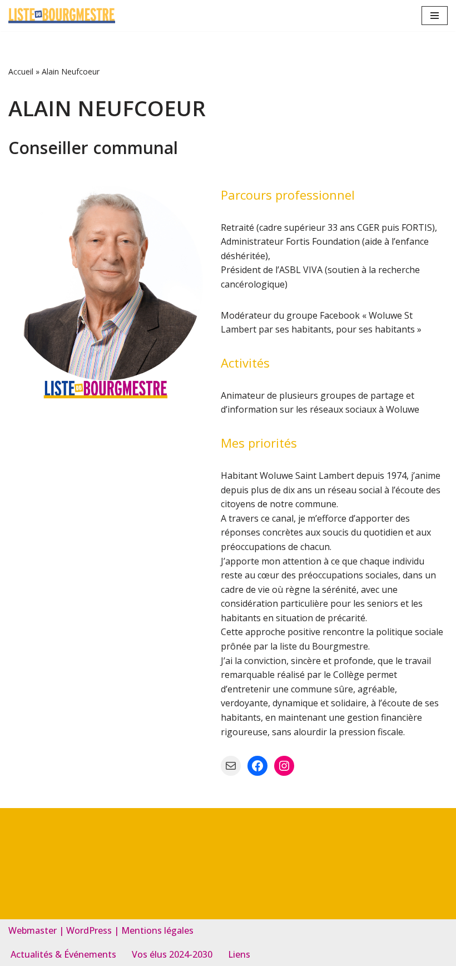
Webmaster (32, 930)
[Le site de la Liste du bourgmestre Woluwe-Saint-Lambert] (61, 15)
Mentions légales (157, 930)
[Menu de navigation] (435, 15)
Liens (239, 954)
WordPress (89, 930)
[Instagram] (284, 766)
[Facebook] (257, 766)
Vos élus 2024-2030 (172, 954)
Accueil (20, 71)
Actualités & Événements (63, 954)
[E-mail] (231, 766)
